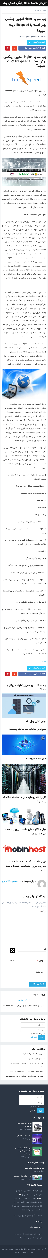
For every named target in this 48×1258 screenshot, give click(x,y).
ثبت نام (34, 1037)
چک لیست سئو (36, 1227)
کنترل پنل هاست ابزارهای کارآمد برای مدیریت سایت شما (24, 1076)
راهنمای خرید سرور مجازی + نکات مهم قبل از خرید (26, 1071)
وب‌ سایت (39, 972)
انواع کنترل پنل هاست (34, 722)
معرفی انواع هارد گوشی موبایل (34, 1168)
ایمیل (40, 960)
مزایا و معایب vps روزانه (35, 1058)
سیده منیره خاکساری (38, 36)
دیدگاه (43, 911)
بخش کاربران (24, 999)
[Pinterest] (7, 48)
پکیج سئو (38, 1221)
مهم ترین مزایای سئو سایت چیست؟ (27, 729)
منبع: (44, 661)
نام (44, 949)
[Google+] (14, 48)
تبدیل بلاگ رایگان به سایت (23, 1176)
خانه (44, 10)
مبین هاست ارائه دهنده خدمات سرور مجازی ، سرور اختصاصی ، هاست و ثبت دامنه (26, 866)
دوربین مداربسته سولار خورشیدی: (32, 1054)
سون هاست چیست (36, 758)
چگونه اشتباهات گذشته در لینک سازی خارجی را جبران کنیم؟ (23, 1151)
